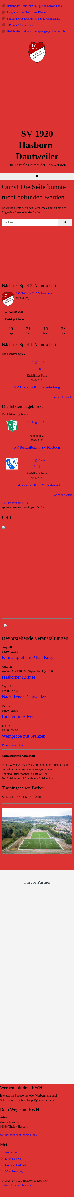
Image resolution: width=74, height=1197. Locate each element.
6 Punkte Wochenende (20, 25)
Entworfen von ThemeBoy (18, 1185)
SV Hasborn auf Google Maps (18, 1134)
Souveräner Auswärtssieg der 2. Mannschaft (33, 18)
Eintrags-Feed (13, 1158)
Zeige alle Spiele (63, 397)
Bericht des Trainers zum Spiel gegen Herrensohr (36, 31)
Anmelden (11, 1152)
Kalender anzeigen (13, 745)
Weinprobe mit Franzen (23, 736)
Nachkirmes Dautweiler (24, 696)
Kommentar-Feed (15, 1165)
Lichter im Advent (19, 716)
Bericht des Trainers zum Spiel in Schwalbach (34, 6)
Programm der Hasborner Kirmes (27, 12)
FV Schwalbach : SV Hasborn (37, 447)
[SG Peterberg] (66, 293)
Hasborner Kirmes (18, 677)
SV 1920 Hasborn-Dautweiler (37, 144)
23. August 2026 (37, 362)
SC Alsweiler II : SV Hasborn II (37, 485)
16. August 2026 (37, 422)
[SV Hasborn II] (8, 299)
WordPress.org (14, 1171)
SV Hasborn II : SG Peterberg (34, 293)
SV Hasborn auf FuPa (15, 502)
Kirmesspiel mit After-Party (27, 657)
